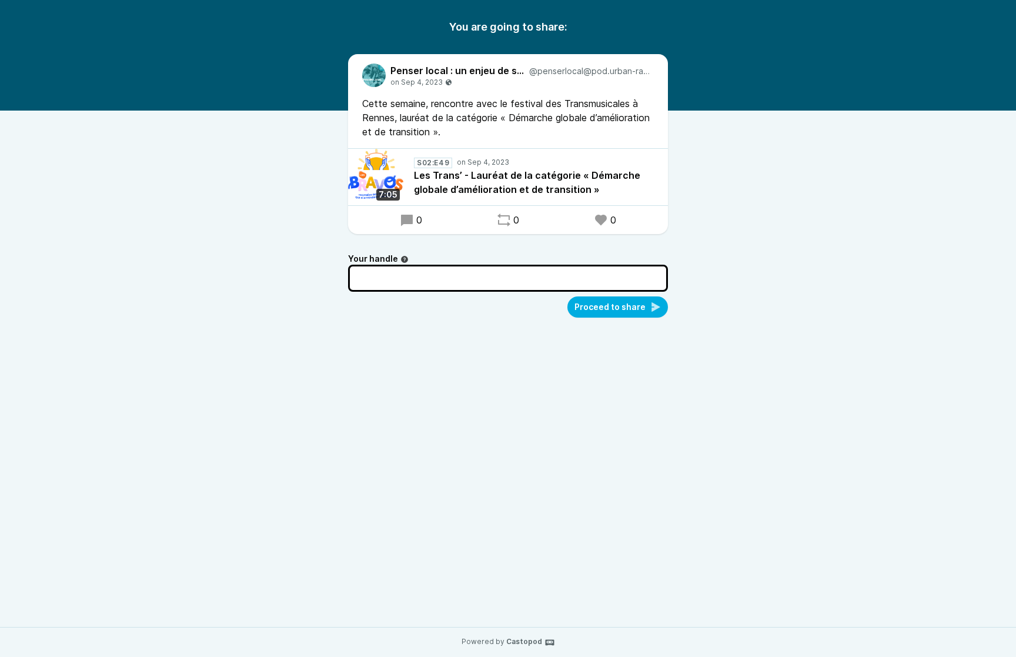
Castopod (524, 641)
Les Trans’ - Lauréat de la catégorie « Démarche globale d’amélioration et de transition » (527, 182)
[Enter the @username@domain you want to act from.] (404, 259)
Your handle (373, 259)
